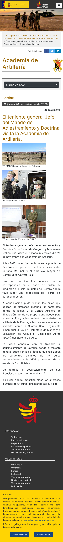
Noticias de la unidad (28, 38)
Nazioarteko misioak (21, 480)
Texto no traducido (40, 35)
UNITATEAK (23, 35)
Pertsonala (16, 464)
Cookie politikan (19, 535)
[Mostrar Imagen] (24, 154)
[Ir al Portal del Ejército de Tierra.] (31, 19)
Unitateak (16, 468)
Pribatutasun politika (21, 446)
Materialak (16, 474)
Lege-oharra (17, 443)
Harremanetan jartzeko (22, 452)
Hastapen (10, 35)
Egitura (14, 471)
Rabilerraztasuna (19, 440)
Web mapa (16, 437)
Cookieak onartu (43, 535)
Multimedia (16, 486)
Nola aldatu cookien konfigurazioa (38, 520)
